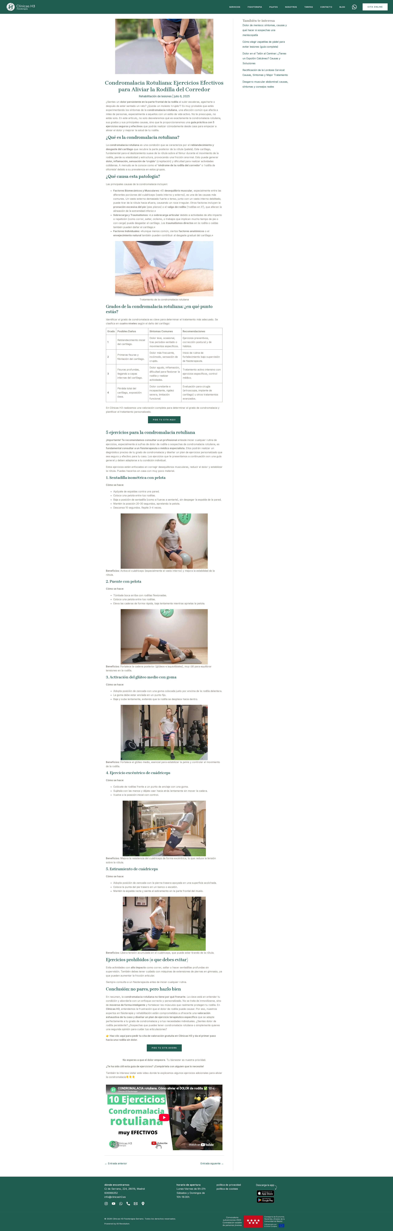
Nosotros (291, 7)
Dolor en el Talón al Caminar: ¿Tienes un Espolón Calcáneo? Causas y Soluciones (264, 58)
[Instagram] (106, 1203)
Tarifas (308, 7)
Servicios (234, 7)
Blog (342, 7)
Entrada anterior (116, 1163)
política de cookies (227, 1188)
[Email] (135, 1203)
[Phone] (128, 1203)
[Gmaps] (143, 1203)
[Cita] (354, 7)
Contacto (326, 7)
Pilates (273, 7)
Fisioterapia (255, 7)
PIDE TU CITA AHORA (164, 1048)
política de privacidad (228, 1184)
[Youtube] (113, 1203)
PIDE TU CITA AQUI (164, 420)
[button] (375, 6)
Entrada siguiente (212, 1163)
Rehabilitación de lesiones (155, 96)
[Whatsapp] (121, 1203)
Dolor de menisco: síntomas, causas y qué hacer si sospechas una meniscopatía (265, 30)
